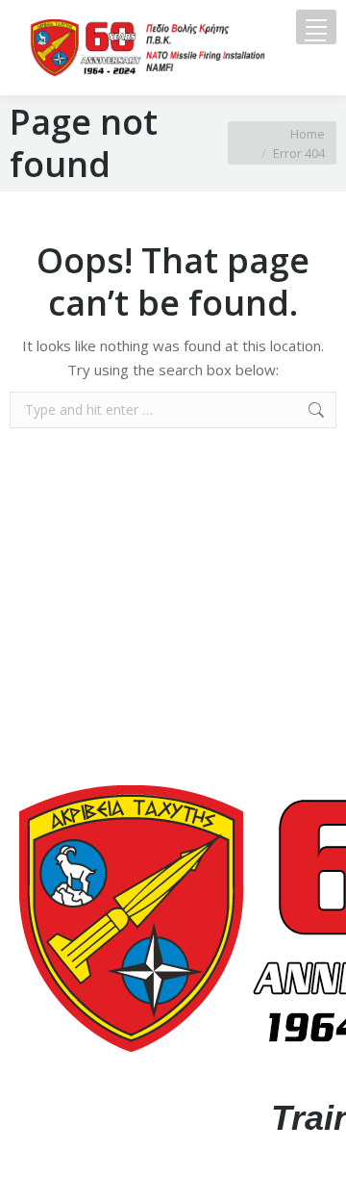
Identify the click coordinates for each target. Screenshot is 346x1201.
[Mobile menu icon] (316, 27)
